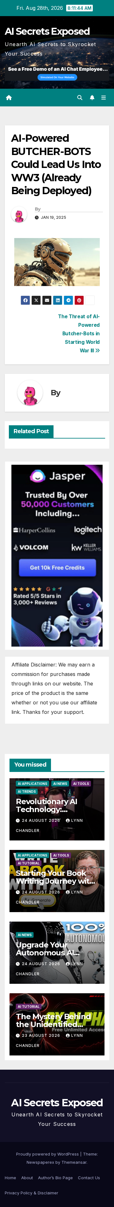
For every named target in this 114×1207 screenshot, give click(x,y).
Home (10, 1177)
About (27, 1177)
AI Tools (81, 784)
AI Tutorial (29, 863)
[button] (79, 97)
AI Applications (32, 784)
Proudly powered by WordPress (48, 1153)
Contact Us (89, 1177)
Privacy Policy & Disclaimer (31, 1192)
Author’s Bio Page (55, 1177)
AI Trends (27, 791)
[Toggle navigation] (103, 98)
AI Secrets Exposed (47, 31)
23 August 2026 (41, 1035)
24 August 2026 (41, 820)
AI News (60, 784)
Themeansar (73, 1162)
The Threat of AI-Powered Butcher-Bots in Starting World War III (79, 334)
